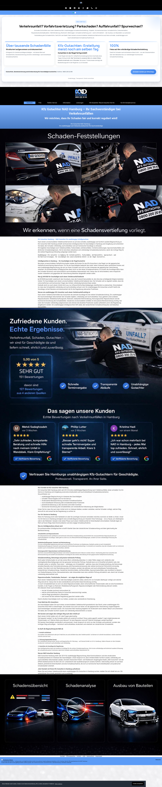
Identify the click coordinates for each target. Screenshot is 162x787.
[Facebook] (66, 8)
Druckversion (6, 760)
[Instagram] (70, 8)
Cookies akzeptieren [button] (138, 783)
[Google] (83, 8)
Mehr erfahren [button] (58, 784)
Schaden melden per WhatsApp (143, 72)
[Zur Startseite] (81, 3)
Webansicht (158, 759)
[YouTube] (78, 8)
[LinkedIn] (74, 8)
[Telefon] (91, 8)
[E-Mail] (96, 8)
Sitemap (11, 760)
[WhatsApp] (87, 8)
